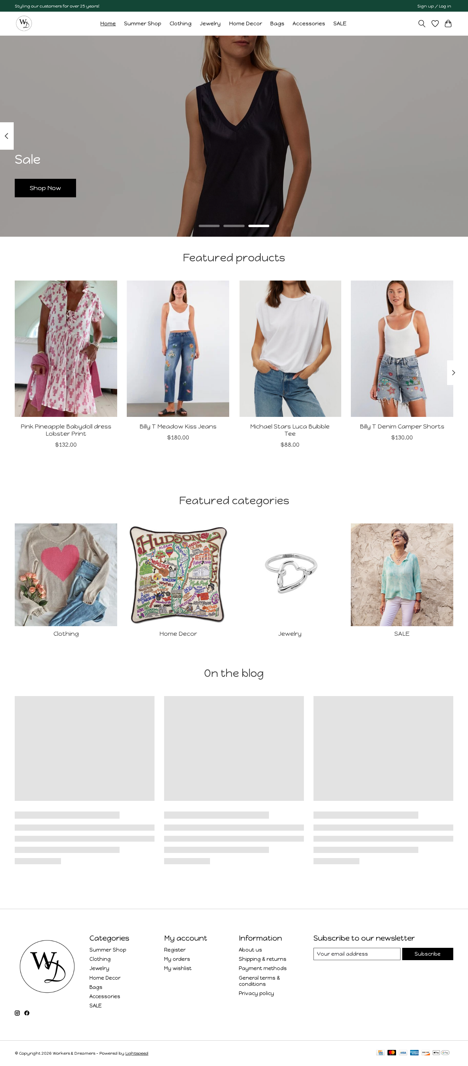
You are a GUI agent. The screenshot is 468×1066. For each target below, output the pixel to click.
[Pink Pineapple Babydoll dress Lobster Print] (66, 349)
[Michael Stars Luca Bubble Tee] (290, 349)
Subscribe (428, 954)
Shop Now (45, 187)
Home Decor (245, 23)
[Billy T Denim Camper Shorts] (402, 349)
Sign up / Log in (434, 6)
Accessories (309, 23)
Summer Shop (142, 23)
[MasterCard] (391, 1053)
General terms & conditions (259, 981)
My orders (177, 959)
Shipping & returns (262, 959)
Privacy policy (256, 993)
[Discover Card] (425, 1053)
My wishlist (178, 968)
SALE (339, 23)
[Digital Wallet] (441, 1053)
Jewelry (210, 23)
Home (108, 23)
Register (175, 950)
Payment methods (263, 968)
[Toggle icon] (422, 23)
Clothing (181, 23)
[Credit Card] (380, 1053)
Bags (277, 23)
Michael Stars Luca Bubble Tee (290, 430)
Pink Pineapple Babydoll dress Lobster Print (66, 430)
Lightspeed (136, 1053)
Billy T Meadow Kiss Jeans (178, 426)
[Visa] (403, 1053)
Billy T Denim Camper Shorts (402, 426)
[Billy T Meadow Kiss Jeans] (178, 349)
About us (250, 950)
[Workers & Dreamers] (24, 23)
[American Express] (414, 1053)
